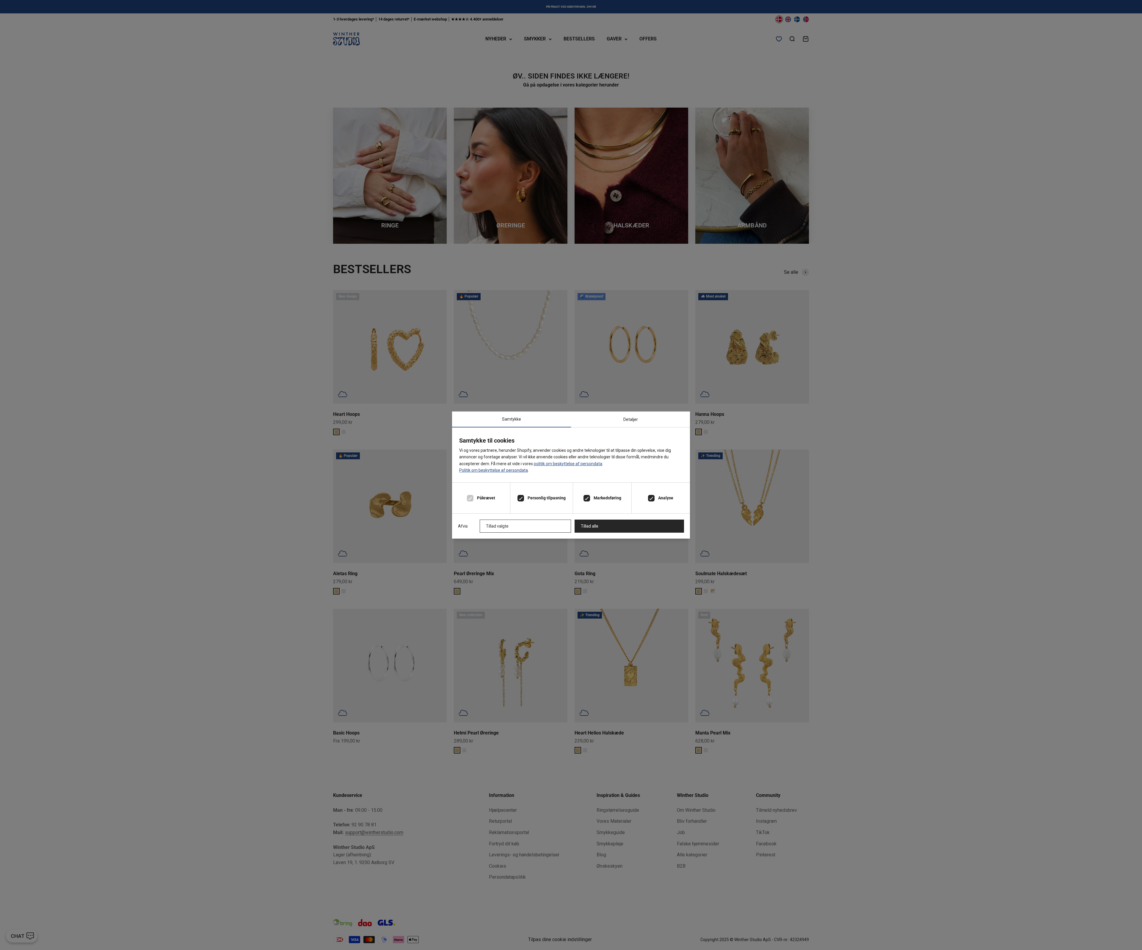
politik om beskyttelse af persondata (568, 463)
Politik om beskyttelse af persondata (493, 470)
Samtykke (511, 419)
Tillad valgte (497, 526)
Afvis (463, 526)
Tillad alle (589, 526)
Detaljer (630, 419)
